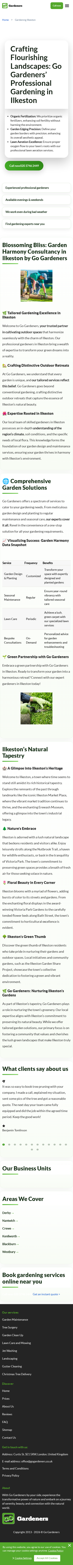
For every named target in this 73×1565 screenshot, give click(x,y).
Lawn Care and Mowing (16, 1343)
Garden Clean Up (12, 1335)
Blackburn (9, 1244)
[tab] (3, 1145)
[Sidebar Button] (67, 6)
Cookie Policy (55, 1550)
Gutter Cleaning (12, 1366)
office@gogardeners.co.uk (36, 1461)
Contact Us (9, 1437)
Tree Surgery (9, 1327)
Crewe (6, 1228)
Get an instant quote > (46, 1294)
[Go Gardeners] (12, 6)
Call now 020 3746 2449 (17, 1294)
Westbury (8, 1251)
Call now (57, 5)
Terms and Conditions (15, 1468)
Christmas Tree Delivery (16, 1374)
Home (6, 1390)
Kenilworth (9, 1236)
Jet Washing (9, 1350)
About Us (8, 1406)
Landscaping (9, 1358)
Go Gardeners (51, 1532)
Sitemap (7, 1429)
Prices (6, 1398)
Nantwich (8, 1220)
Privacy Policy (10, 1475)
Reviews (7, 1414)
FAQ (5, 1422)
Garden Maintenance (15, 1319)
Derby (6, 1212)
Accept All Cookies (47, 1558)
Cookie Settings (23, 1558)
